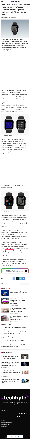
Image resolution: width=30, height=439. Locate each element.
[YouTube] (22, 414)
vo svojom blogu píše (12, 230)
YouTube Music (9, 249)
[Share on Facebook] (8, 436)
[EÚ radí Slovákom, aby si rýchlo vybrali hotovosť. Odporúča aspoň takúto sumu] (5, 293)
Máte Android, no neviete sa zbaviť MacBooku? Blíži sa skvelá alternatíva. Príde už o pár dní (10, 364)
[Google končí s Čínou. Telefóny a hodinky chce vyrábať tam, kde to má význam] (25, 372)
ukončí (14, 246)
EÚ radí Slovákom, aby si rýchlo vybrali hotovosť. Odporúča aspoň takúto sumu (18, 292)
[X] (19, 414)
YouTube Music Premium (20, 253)
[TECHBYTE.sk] (15, 1)
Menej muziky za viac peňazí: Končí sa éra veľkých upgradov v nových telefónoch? (10, 381)
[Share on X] (11, 436)
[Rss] (20, 417)
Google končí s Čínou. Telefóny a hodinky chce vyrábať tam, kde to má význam (10, 372)
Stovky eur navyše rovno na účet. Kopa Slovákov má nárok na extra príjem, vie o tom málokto (18, 310)
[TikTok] (17, 417)
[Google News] (24, 414)
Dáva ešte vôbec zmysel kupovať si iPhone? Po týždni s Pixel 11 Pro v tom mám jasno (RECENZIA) (10, 356)
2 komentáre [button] (24, 284)
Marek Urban (4, 17)
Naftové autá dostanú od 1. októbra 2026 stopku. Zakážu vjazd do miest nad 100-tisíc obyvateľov (19, 318)
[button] (2, 1)
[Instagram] (27, 414)
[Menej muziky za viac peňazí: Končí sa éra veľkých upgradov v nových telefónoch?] (25, 381)
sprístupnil (4, 41)
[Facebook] (17, 414)
